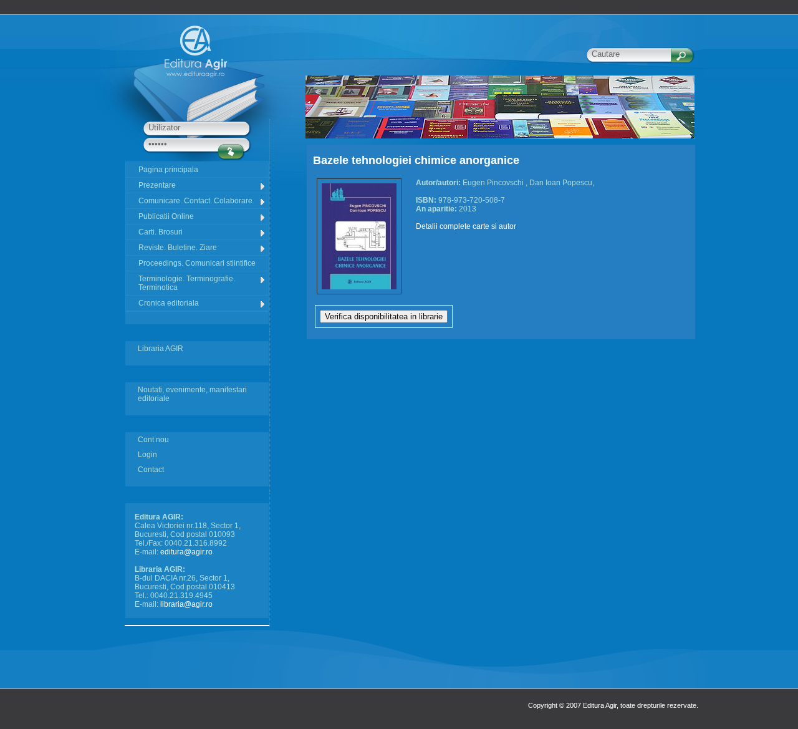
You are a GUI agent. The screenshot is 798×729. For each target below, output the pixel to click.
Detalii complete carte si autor (466, 226)
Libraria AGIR (160, 348)
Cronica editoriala (168, 303)
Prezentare (157, 185)
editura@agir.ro (186, 552)
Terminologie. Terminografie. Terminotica (186, 283)
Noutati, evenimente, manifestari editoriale (192, 394)
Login (147, 454)
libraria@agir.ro (186, 604)
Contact (151, 469)
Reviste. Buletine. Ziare (177, 247)
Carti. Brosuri (160, 232)
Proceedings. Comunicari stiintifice (197, 263)
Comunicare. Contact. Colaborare (195, 200)
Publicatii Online (166, 216)
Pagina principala (168, 169)
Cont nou (153, 439)
